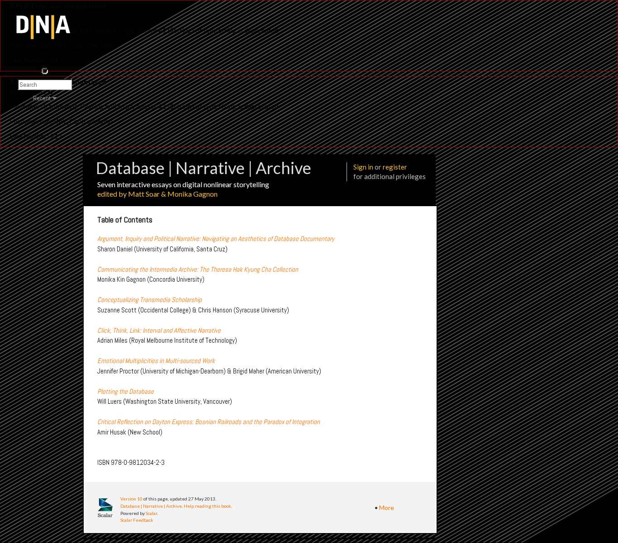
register (395, 167)
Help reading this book (207, 506)
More (386, 507)
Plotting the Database (125, 391)
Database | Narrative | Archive (151, 506)
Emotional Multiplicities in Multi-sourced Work (156, 360)
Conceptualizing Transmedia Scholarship (149, 299)
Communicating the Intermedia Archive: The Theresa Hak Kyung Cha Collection (197, 269)
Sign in (363, 167)
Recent (42, 98)
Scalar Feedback (136, 520)
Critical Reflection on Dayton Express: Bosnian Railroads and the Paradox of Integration (208, 421)
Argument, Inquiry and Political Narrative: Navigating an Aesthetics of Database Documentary (215, 238)
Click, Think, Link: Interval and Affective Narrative (159, 330)
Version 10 (131, 498)
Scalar (151, 513)
